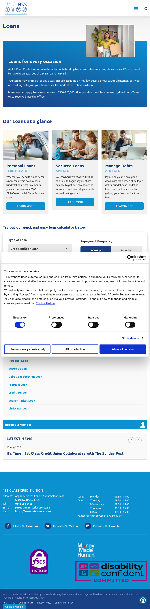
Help (5, 602)
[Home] (16, 8)
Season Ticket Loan (21, 400)
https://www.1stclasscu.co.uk (33, 511)
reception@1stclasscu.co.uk (32, 507)
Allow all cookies (123, 349)
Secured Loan (17, 368)
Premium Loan (17, 384)
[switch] (56, 324)
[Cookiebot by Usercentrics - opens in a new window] (130, 257)
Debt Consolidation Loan (25, 376)
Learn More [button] (25, 206)
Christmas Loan (18, 408)
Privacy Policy (44, 602)
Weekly (96, 250)
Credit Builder (17, 392)
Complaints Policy (64, 602)
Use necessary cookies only (27, 349)
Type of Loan (17, 240)
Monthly (126, 250)
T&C (13, 602)
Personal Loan (18, 360)
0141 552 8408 (23, 503)
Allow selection (75, 349)
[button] (146, 7)
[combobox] (40, 248)
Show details (130, 338)
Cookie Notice (45, 303)
